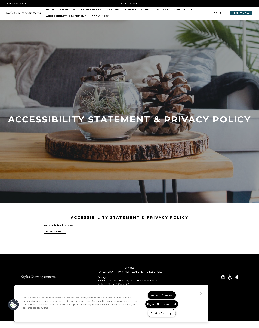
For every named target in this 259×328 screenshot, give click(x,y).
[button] (13, 304)
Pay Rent (162, 9)
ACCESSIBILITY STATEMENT (66, 16)
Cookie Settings (161, 313)
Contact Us (183, 9)
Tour (217, 13)
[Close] (201, 293)
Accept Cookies (161, 295)
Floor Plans (91, 9)
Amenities (68, 9)
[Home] (23, 13)
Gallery (113, 9)
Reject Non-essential (161, 304)
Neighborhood (137, 9)
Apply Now (100, 16)
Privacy (102, 277)
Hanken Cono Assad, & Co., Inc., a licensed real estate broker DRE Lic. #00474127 (128, 282)
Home (50, 9)
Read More (54, 231)
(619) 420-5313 (16, 3)
